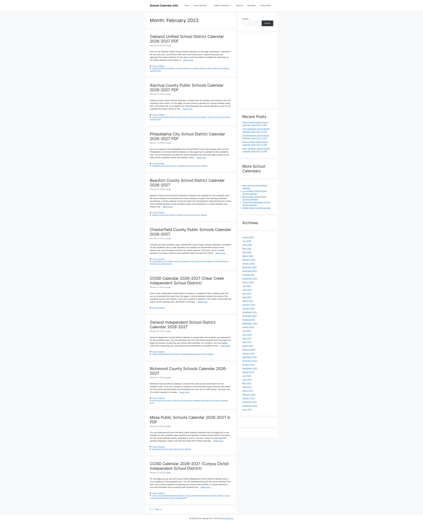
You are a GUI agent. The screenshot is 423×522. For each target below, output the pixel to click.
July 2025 (246, 286)
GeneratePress (228, 518)
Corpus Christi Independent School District (168, 495)
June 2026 (247, 245)
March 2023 (247, 391)
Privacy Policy (265, 5)
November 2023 (249, 361)
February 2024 (248, 350)
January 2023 (248, 398)
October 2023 (248, 364)
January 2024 (248, 353)
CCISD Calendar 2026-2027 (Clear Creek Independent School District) (187, 280)
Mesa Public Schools (160, 449)
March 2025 (247, 301)
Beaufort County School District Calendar (192, 215)
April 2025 (246, 297)
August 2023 (248, 372)
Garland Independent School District (165, 354)
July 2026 (246, 241)
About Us (239, 5)
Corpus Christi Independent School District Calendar (204, 495)
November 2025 (249, 271)
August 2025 (248, 282)
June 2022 (247, 409)
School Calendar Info (164, 5)
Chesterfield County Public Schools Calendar (196, 261)
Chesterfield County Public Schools (165, 261)
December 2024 (249, 312)
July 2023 (246, 376)
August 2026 (248, 237)
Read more (188, 60)
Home (187, 5)
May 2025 (246, 293)
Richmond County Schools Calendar (186, 400)
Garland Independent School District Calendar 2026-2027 (183, 324)
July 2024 (246, 331)
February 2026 (248, 260)
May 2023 (246, 383)
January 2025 (248, 308)
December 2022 (249, 402)
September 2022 (249, 406)
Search (245, 19)
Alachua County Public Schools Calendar (191, 117)
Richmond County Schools (162, 400)
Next (158, 509)
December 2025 (249, 267)
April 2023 (246, 387)
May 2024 (246, 338)
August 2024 (248, 327)
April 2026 (246, 252)
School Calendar (200, 5)
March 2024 (247, 346)
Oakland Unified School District (163, 68)
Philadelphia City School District (164, 166)
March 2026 (247, 256)
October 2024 (248, 320)
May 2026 (246, 248)
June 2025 (247, 290)
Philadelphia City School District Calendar (192, 166)
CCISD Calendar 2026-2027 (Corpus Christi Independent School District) (189, 466)
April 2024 (246, 342)
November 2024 (249, 316)
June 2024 (247, 335)
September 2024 (249, 323)
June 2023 (247, 379)
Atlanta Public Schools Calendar (256, 208)
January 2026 (248, 263)
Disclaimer (251, 5)
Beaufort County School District (164, 215)
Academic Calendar (221, 5)
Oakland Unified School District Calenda (191, 68)
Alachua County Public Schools (163, 117)
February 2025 (248, 305)
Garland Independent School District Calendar (197, 354)
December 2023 (249, 357)
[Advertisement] (257, 70)
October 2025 (248, 275)
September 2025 (249, 278)
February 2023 (248, 394)
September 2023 (249, 368)
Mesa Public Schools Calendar (180, 449)
